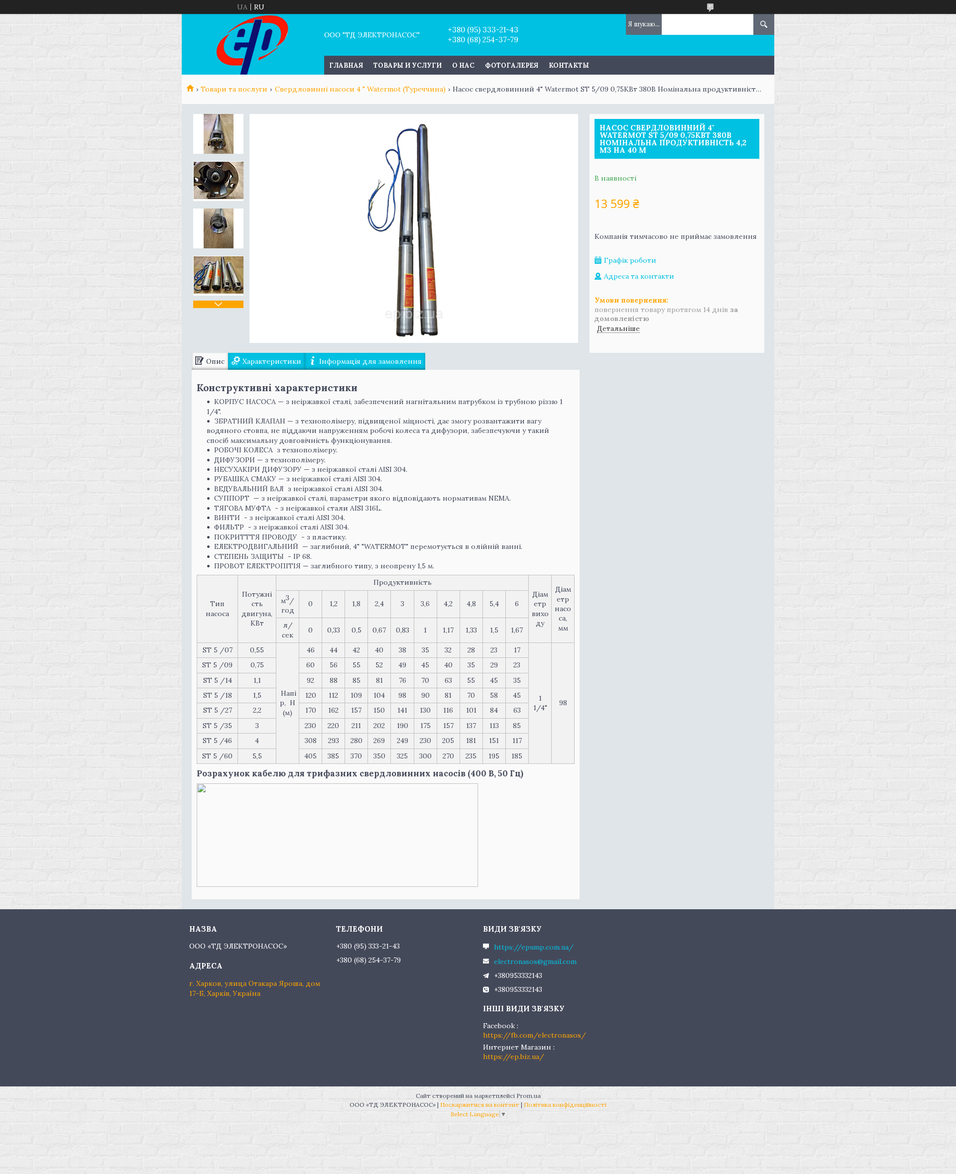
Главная (346, 65)
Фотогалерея (511, 65)
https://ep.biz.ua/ (513, 1056)
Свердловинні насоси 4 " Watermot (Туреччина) (360, 89)
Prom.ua (528, 1095)
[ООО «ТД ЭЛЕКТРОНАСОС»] (253, 44)
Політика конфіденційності (565, 1104)
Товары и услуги (407, 65)
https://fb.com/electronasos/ (534, 1035)
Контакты (569, 65)
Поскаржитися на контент (479, 1104)
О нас (463, 65)
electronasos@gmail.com (535, 961)
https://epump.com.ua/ (534, 947)
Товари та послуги (234, 89)
